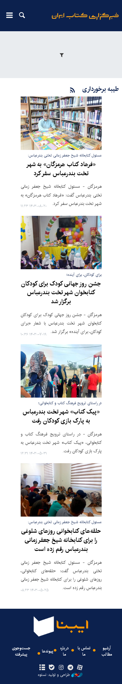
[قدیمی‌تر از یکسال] (61, 123)
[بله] (51, 667)
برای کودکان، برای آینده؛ (84, 275)
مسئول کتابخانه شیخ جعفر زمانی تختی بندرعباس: (65, 155)
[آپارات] (80, 667)
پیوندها (47, 651)
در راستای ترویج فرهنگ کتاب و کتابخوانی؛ (70, 403)
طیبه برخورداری (100, 89)
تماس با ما (84, 651)
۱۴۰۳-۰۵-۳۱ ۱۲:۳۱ (34, 453)
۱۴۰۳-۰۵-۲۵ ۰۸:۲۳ (34, 590)
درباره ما (64, 651)
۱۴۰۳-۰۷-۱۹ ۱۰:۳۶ (33, 334)
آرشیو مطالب (107, 651)
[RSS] (72, 90)
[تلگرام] (70, 667)
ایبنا (85, 20)
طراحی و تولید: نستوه (54, 675)
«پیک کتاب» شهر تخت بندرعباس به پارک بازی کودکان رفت (61, 416)
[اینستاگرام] (61, 667)
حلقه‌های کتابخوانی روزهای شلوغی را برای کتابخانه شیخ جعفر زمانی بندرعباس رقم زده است (61, 540)
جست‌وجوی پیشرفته (21, 651)
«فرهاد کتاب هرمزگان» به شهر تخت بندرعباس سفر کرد (61, 169)
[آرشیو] (42, 667)
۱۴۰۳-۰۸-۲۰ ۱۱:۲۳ (34, 206)
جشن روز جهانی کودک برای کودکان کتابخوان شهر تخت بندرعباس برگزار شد (61, 293)
